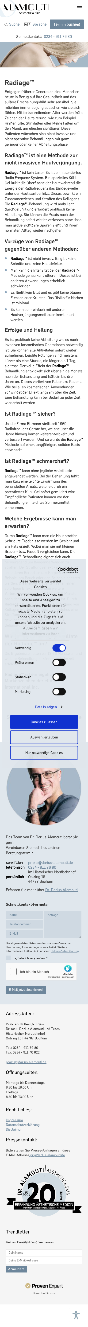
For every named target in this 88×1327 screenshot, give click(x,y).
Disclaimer (14, 1129)
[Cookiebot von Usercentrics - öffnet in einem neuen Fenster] (59, 570)
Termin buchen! (67, 24)
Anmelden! (16, 1269)
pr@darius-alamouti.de (47, 1155)
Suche (14, 24)
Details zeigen (46, 707)
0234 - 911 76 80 (58, 36)
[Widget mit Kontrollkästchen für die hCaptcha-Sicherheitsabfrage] (41, 971)
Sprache (39, 24)
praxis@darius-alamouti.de (50, 862)
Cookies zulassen (44, 722)
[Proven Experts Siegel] (44, 1285)
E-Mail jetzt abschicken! (26, 990)
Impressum (14, 1120)
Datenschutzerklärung (65, 951)
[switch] (59, 662)
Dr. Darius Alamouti (61, 890)
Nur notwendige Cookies (44, 752)
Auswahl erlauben (44, 737)
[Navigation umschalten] (79, 6)
